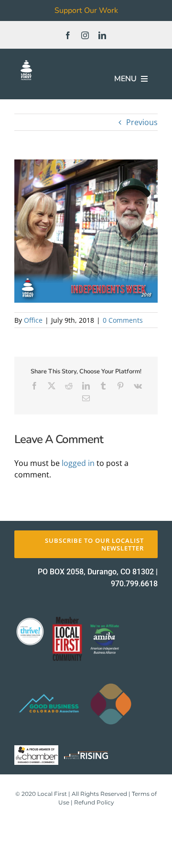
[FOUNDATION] (26, 62)
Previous (142, 122)
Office (33, 320)
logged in (78, 463)
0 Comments (123, 320)
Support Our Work (86, 10)
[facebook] (68, 35)
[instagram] (85, 35)
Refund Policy (94, 802)
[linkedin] (102, 35)
